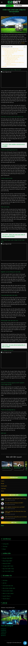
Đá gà (2, 483)
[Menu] (2, 2)
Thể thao (3, 488)
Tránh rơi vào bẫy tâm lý (11, 64)
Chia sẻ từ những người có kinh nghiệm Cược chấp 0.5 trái (15, 63)
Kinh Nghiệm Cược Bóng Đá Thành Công (15, 498)
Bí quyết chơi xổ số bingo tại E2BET (14, 502)
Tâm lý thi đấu (9, 54)
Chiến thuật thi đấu (10, 52)
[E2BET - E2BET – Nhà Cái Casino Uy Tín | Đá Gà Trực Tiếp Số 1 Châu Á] (14, 2)
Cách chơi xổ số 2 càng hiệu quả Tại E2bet (16, 516)
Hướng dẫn (4, 486)
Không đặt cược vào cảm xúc (12, 59)
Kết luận (5, 66)
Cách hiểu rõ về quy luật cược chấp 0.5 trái (13, 50)
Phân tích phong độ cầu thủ (11, 51)
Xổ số (2, 491)
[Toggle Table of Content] (24, 47)
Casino (2, 481)
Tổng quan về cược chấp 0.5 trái (10, 48)
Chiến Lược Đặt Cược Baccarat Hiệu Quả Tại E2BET (15, 512)
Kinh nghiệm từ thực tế (10, 61)
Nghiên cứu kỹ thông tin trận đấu (13, 57)
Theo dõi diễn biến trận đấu (12, 58)
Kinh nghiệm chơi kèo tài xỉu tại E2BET (15, 507)
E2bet (23, 43)
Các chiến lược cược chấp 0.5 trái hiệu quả (13, 55)
